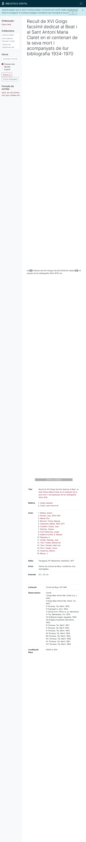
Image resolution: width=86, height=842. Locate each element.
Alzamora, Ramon (47, 551)
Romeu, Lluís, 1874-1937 (50, 515)
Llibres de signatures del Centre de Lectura (10, 47)
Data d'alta (6, 24)
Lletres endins (8, 35)
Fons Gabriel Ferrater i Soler (8, 39)
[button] (31, 270)
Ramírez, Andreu (47, 529)
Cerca (6, 75)
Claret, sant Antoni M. (49, 505)
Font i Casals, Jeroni (48, 548)
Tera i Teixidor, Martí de (50, 545)
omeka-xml (15, 95)
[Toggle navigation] (81, 3)
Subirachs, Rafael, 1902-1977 (52, 524)
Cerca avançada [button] (10, 79)
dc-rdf (9, 92)
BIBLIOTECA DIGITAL (16, 3)
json (7, 95)
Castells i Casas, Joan (49, 526)
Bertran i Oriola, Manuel (50, 521)
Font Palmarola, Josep (49, 532)
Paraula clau (9, 64)
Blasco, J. (44, 553)
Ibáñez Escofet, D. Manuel (51, 534)
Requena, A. (45, 537)
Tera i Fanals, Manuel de (50, 543)
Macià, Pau (44, 518)
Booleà (7, 67)
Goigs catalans (46, 503)
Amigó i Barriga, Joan (49, 540)
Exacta (7, 69)
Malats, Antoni (46, 513)
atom (4, 92)
